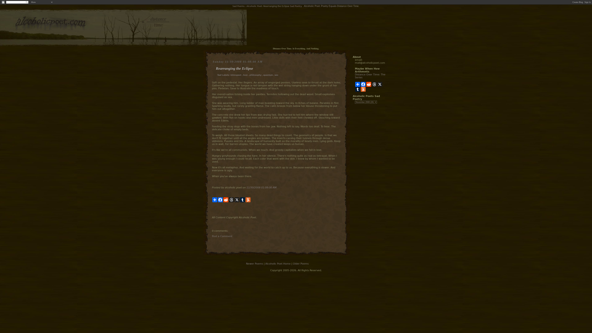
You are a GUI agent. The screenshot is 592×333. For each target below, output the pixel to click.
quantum (268, 75)
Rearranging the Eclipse (234, 68)
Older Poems (301, 263)
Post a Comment (222, 236)
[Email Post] (212, 209)
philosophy (255, 75)
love (245, 75)
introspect (235, 75)
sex (276, 75)
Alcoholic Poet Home (278, 263)
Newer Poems (254, 263)
